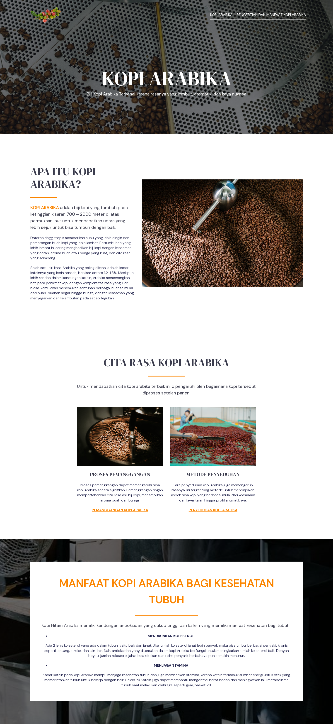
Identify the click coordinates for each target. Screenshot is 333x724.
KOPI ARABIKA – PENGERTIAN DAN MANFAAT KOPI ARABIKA (258, 14)
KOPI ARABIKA (44, 207)
